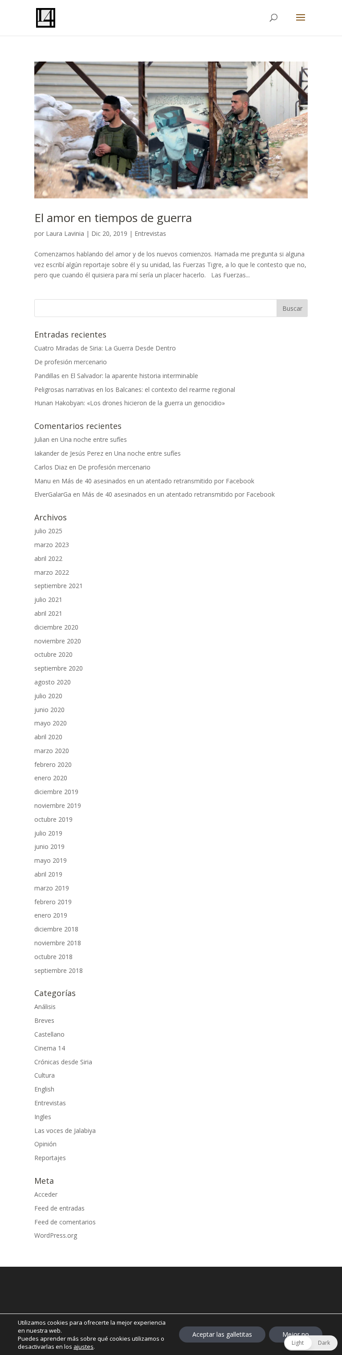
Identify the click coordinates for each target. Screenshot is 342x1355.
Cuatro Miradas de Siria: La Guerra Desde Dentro (105, 348)
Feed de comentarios (65, 1222)
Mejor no (295, 1334)
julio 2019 (48, 833)
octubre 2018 (53, 956)
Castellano (49, 1034)
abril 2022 (48, 558)
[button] (311, 1343)
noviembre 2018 (57, 943)
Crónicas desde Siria (63, 1062)
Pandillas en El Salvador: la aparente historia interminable (116, 375)
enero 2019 (50, 915)
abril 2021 (48, 613)
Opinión (45, 1144)
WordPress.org (55, 1235)
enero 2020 (50, 778)
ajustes (83, 1347)
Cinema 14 (49, 1048)
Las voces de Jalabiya (65, 1130)
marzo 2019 (51, 888)
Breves (44, 1020)
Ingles (42, 1116)
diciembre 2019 (56, 791)
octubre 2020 (53, 654)
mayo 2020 (50, 723)
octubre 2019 (53, 819)
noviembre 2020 (57, 641)
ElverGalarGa (52, 494)
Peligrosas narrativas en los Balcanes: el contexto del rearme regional (134, 389)
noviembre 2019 (57, 805)
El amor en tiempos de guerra (113, 218)
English (44, 1089)
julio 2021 (48, 599)
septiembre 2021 (58, 585)
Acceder (45, 1194)
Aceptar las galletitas (222, 1334)
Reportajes (50, 1157)
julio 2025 (48, 531)
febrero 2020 (53, 764)
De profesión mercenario (70, 362)
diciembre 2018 (56, 929)
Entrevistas (150, 233)
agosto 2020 (52, 682)
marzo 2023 (51, 544)
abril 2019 (48, 874)
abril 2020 (48, 737)
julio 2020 (48, 696)
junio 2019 (49, 846)
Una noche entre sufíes (93, 439)
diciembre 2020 (56, 627)
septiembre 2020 (58, 668)
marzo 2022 (51, 572)
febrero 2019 (53, 902)
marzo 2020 (51, 750)
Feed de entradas (59, 1208)
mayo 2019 (50, 860)
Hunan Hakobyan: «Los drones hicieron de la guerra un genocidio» (129, 403)
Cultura (44, 1075)
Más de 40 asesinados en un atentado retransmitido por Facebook (157, 481)
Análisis (45, 1006)
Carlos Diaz (50, 467)
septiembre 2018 (58, 970)
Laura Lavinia (65, 233)
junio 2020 (49, 709)
